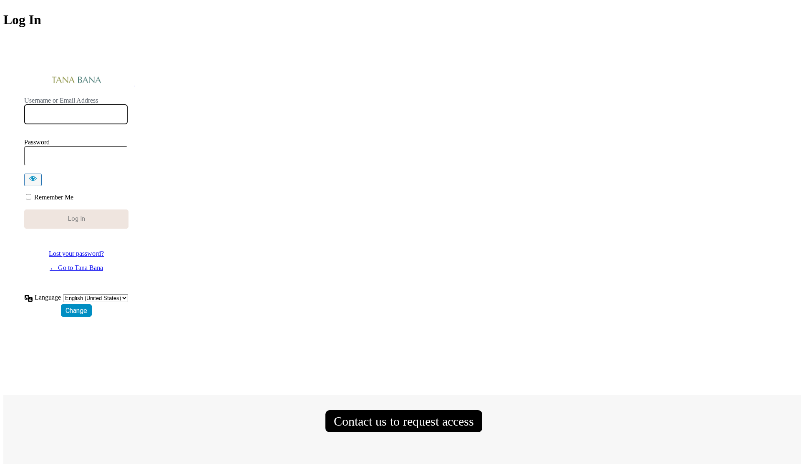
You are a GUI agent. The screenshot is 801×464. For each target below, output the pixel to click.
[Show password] (33, 180)
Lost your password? (76, 253)
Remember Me (53, 197)
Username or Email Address (61, 100)
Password (37, 142)
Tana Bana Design (76, 80)
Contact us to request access (404, 421)
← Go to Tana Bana (76, 267)
